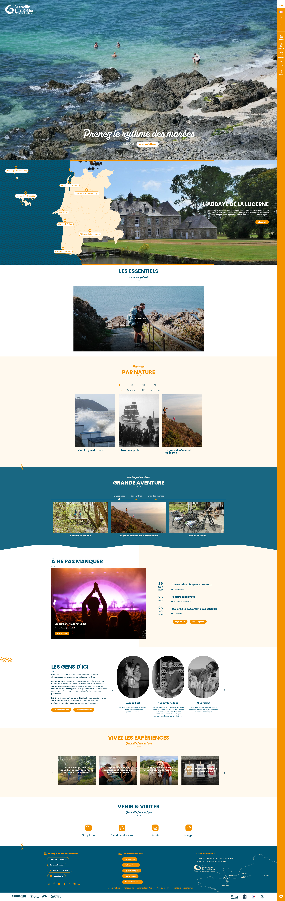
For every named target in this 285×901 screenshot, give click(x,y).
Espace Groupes (131, 870)
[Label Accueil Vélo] (244, 896)
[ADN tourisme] (44, 896)
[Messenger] (281, 896)
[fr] (281, 12)
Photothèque (130, 876)
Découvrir (262, 222)
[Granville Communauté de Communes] (56, 896)
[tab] (120, 387)
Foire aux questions (58, 859)
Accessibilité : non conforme (180, 888)
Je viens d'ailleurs (147, 144)
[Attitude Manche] (34, 896)
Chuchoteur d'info (132, 882)
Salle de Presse (131, 865)
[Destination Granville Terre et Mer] (20, 9)
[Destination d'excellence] (253, 896)
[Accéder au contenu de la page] (138, 154)
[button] (281, 18)
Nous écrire (58, 876)
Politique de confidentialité (135, 888)
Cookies (151, 888)
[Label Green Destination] (234, 896)
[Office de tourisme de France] (262, 896)
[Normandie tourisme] (19, 896)
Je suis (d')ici (127, 144)
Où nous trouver (57, 865)
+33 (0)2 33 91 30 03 (61, 870)
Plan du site (162, 888)
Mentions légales (115, 888)
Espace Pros (130, 859)
